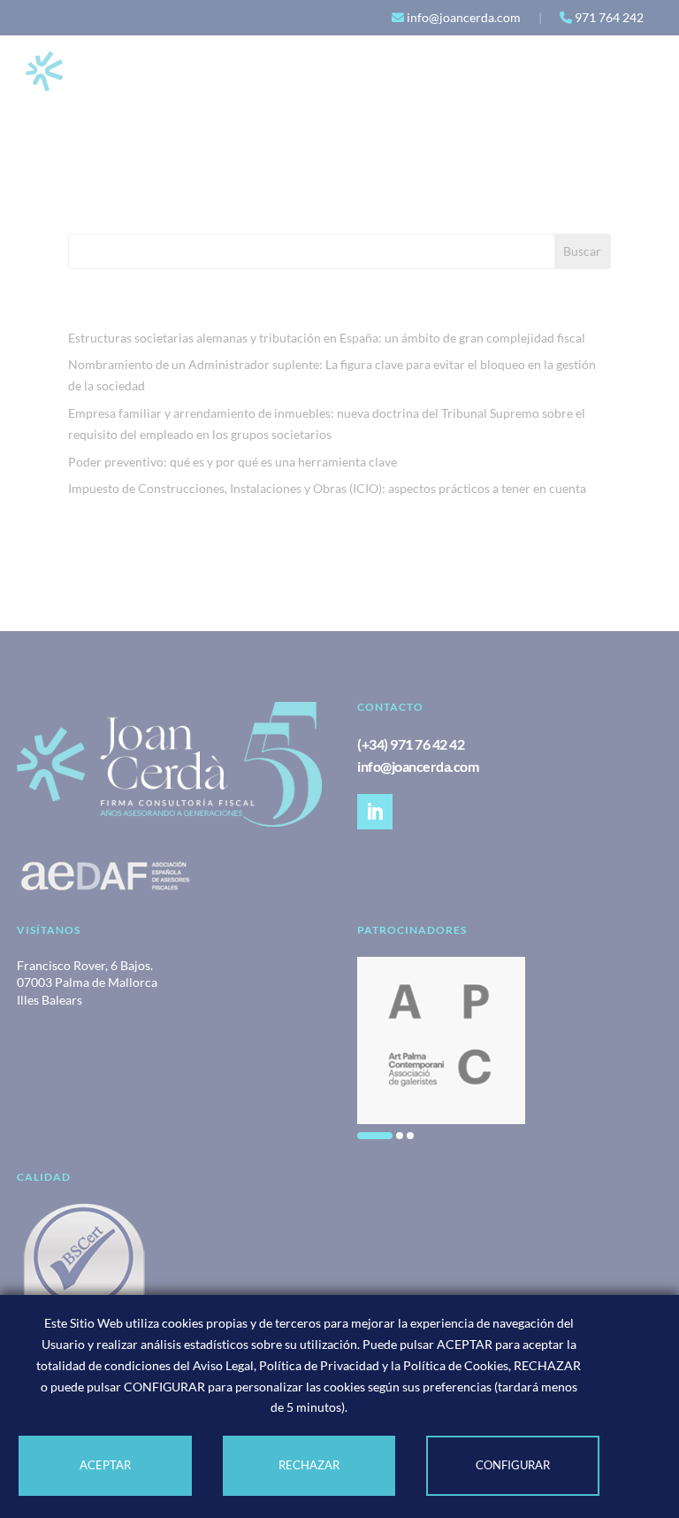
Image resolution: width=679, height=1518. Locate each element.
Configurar (513, 1465)
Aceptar (105, 1465)
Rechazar (309, 1465)
